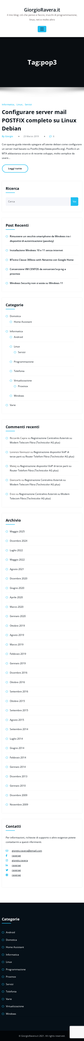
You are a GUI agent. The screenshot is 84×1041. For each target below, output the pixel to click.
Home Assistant (23, 322)
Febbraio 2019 (18, 654)
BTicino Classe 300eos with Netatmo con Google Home (42, 260)
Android (18, 337)
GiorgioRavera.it (42, 10)
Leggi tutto (15, 168)
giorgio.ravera (20, 860)
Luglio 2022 (16, 550)
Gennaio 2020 (18, 616)
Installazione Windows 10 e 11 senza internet (36, 250)
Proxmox (23, 386)
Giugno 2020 (17, 588)
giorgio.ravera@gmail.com (27, 850)
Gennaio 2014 (18, 767)
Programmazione (24, 361)
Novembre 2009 (19, 804)
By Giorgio (7, 136)
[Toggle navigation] (42, 29)
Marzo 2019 (16, 644)
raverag (16, 855)
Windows (19, 395)
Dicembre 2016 (18, 672)
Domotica (15, 316)
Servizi (28, 104)
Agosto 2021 (17, 569)
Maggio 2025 (17, 531)
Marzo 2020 (16, 607)
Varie (13, 405)
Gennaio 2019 (18, 663)
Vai (74, 201)
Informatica (8, 104)
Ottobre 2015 (17, 701)
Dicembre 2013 (18, 776)
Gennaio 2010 (18, 785)
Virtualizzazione (23, 380)
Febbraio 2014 (18, 757)
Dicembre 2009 (18, 795)
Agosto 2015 (17, 720)
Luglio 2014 (16, 738)
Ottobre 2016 (17, 682)
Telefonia (19, 371)
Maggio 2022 (17, 559)
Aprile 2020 (16, 597)
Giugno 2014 (17, 748)
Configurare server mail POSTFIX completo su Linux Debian (39, 120)
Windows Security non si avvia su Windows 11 (36, 283)
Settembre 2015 (19, 710)
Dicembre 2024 (18, 540)
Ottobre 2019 (17, 625)
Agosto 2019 (17, 635)
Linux (19, 104)
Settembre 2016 (19, 691)
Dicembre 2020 (18, 578)
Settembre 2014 (19, 729)
